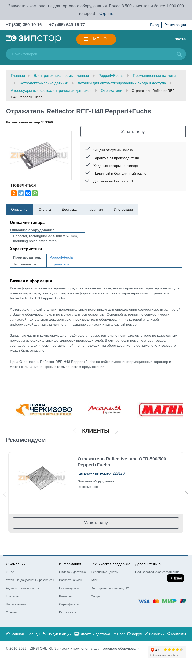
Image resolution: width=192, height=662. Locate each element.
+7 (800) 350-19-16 (24, 24)
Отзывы (11, 612)
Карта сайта (68, 612)
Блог (94, 580)
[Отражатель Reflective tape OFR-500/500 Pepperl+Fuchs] (42, 478)
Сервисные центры (105, 572)
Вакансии (66, 596)
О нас (10, 572)
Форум (95, 596)
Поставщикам (69, 588)
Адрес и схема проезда (22, 588)
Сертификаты (69, 604)
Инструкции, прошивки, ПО (110, 588)
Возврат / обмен (70, 580)
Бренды (34, 634)
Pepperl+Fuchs (62, 257)
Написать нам (16, 604)
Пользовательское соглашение (157, 572)
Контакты (13, 596)
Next (187, 494)
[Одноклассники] (14, 193)
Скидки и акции (59, 634)
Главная (17, 634)
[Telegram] (21, 193)
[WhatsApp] (35, 193)
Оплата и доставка (72, 572)
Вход (154, 25)
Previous (5, 494)
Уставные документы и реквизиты (30, 580)
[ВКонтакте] (28, 193)
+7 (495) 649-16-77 (67, 24)
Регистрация (175, 25)
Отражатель (60, 264)
